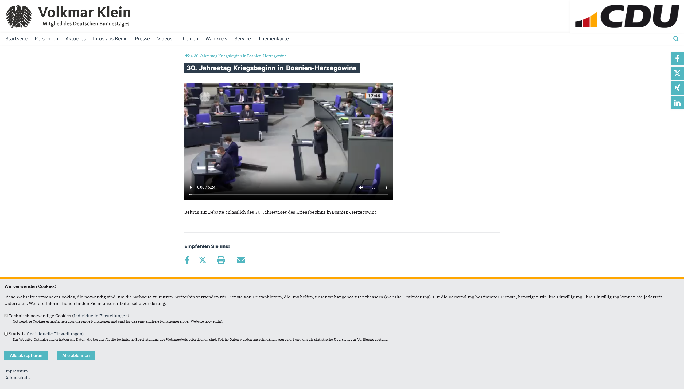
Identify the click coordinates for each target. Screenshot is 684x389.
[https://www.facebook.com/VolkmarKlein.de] (677, 58)
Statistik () (46, 333)
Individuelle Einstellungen (100, 315)
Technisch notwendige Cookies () (69, 315)
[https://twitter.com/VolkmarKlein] (677, 73)
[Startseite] (627, 3)
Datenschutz (17, 377)
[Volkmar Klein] (187, 55)
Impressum (16, 371)
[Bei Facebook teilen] (187, 260)
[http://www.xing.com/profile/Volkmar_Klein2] (677, 88)
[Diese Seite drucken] (221, 260)
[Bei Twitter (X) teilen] (202, 260)
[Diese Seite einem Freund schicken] (241, 260)
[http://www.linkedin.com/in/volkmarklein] (677, 102)
